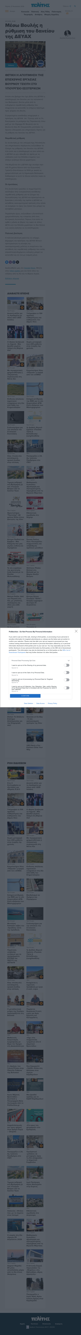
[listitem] (40, 660)
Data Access (40, 703)
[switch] (66, 665)
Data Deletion (28, 703)
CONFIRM (25, 696)
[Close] (77, 632)
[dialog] (40, 667)
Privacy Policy (52, 703)
